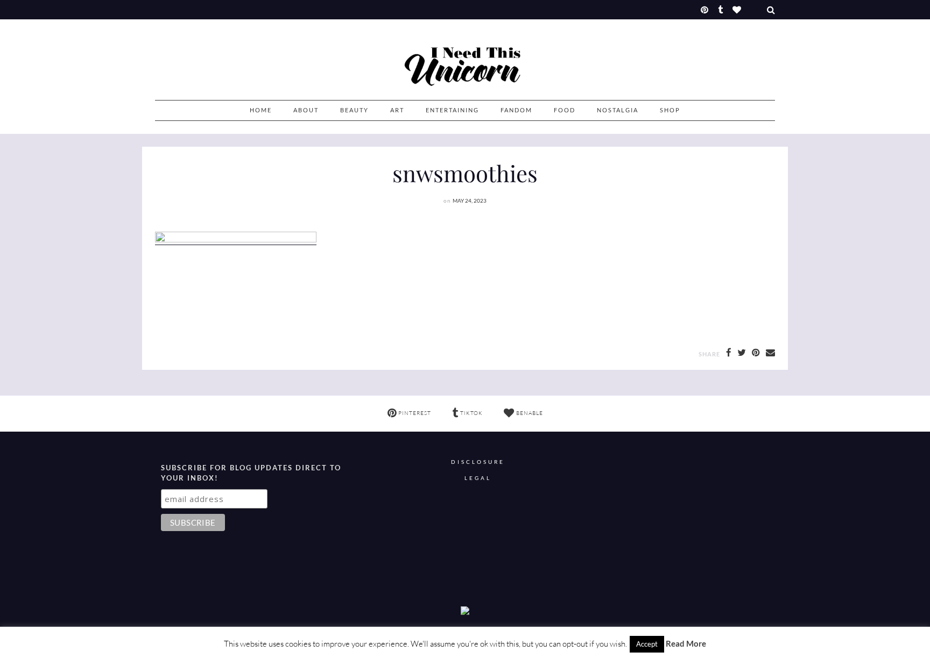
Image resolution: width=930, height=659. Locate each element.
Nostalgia (617, 109)
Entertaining (452, 109)
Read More (686, 643)
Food (564, 109)
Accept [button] (647, 644)
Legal (477, 478)
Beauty (354, 109)
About (306, 109)
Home (261, 109)
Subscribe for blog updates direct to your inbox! (251, 473)
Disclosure (478, 462)
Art (397, 109)
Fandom (516, 109)
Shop (670, 109)
